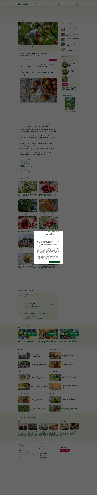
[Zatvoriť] (54, 231)
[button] (48, 247)
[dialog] (48, 247)
